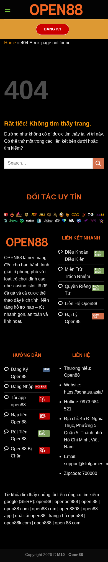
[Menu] (7, 9)
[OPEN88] (56, 9)
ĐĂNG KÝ (52, 29)
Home (10, 42)
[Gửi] (98, 163)
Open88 (72, 375)
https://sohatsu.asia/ (83, 392)
